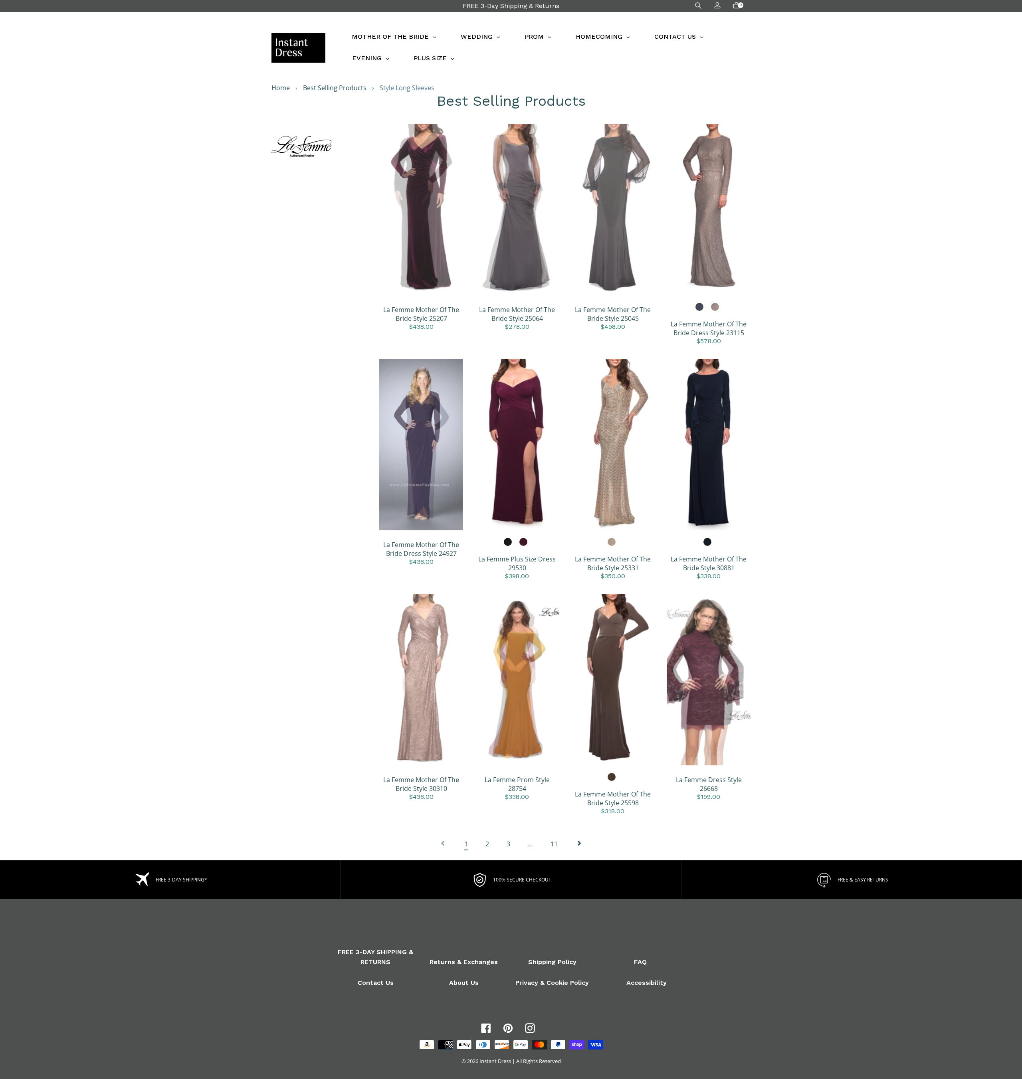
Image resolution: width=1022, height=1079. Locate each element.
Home (280, 87)
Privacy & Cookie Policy (552, 982)
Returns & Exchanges (464, 962)
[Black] (508, 542)
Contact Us (376, 982)
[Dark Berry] (524, 542)
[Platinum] (715, 307)
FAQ (640, 962)
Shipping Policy (552, 962)
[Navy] (700, 307)
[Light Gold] (612, 542)
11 (554, 844)
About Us (464, 982)
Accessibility (646, 982)
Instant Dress (495, 1061)
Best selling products (334, 87)
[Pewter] (612, 777)
